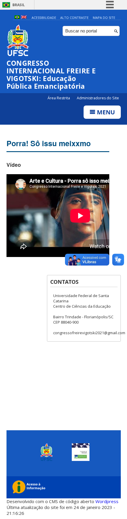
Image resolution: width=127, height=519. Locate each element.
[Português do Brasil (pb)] (17, 17)
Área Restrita (59, 97)
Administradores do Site (98, 97)
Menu (105, 112)
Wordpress (106, 501)
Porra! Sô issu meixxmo (48, 143)
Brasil (18, 4)
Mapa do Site (104, 17)
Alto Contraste (74, 17)
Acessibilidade (44, 17)
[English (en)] (24, 17)
